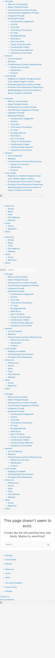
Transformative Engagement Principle (23, 13)
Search (3, 270)
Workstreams (15, 70)
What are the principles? (18, 4)
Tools (10, 214)
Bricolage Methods (18, 36)
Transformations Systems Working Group (25, 64)
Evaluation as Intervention (21, 53)
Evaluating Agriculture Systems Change (24, 84)
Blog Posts (12, 229)
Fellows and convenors (19, 67)
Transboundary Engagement (22, 21)
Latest (7, 223)
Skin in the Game (17, 41)
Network (8, 56)
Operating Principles (16, 19)
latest (7, 380)
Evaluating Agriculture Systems (21, 354)
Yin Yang (14, 33)
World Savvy (15, 39)
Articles (11, 209)
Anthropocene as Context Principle (22, 10)
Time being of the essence (21, 30)
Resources (9, 206)
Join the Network (15, 59)
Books (10, 212)
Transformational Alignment (21, 50)
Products (14, 73)
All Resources (13, 363)
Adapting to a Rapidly (16, 351)
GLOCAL (14, 24)
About (7, 232)
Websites (11, 220)
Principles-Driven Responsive (20, 357)
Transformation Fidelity (19, 47)
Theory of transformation (20, 44)
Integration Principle (16, 16)
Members (12, 61)
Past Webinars (14, 217)
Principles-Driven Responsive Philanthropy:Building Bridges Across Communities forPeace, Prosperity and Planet (25, 90)
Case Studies (10, 76)
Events (11, 226)
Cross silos (14, 27)
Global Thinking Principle (18, 7)
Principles (9, 1)
